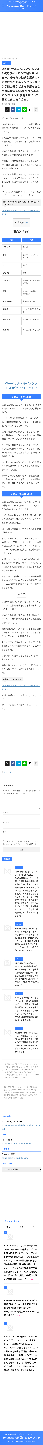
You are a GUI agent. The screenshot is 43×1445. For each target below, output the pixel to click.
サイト (5, 832)
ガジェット (7, 772)
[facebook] (13, 109)
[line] (24, 109)
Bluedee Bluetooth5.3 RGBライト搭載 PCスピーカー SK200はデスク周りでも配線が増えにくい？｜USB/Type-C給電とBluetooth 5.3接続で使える (21, 1307)
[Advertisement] (21, 33)
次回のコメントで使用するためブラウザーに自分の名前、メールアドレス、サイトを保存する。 (21, 842)
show (25, 222)
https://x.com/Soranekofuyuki (16, 1143)
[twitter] (7, 109)
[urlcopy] (36, 109)
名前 (5, 812)
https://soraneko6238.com (15, 1158)
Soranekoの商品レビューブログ (21, 1437)
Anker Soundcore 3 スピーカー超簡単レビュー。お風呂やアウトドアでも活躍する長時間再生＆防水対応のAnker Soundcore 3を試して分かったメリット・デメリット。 (26, 1042)
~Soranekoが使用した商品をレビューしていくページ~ (21, 1434)
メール (6, 822)
